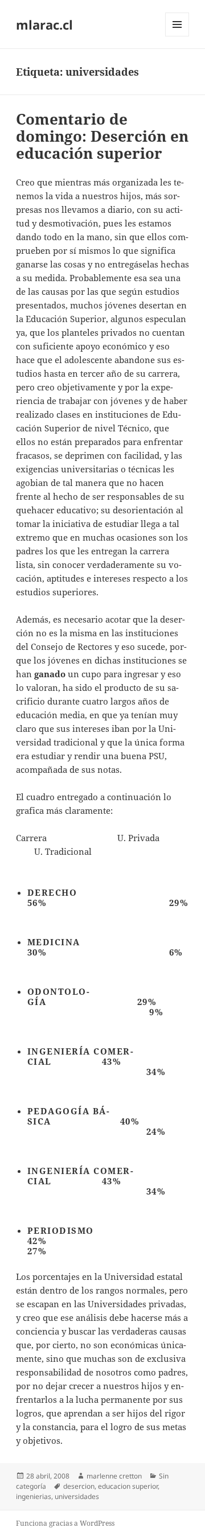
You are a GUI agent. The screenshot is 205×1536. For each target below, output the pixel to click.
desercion (79, 1486)
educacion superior (128, 1486)
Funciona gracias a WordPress (65, 1523)
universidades (77, 1496)
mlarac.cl (44, 24)
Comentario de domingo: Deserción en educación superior (102, 136)
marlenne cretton (114, 1476)
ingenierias (33, 1496)
